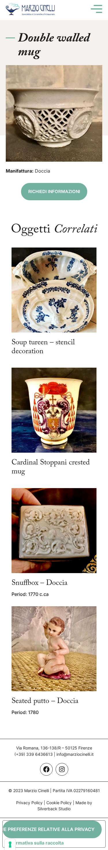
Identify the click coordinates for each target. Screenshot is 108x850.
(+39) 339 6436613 (33, 754)
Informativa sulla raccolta (35, 843)
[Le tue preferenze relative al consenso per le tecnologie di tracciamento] (10, 844)
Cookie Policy (59, 802)
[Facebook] (46, 769)
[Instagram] (62, 769)
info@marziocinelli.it (75, 754)
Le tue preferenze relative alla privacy (48, 829)
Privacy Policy (29, 802)
